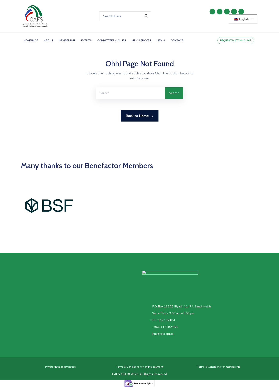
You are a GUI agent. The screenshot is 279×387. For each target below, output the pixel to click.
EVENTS (86, 40)
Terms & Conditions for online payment (139, 367)
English (243, 19)
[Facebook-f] (219, 11)
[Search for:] (130, 93)
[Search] (146, 16)
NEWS (161, 40)
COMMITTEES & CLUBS (111, 40)
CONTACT (177, 40)
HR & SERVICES (141, 40)
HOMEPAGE (31, 40)
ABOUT (48, 40)
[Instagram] (234, 11)
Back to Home (137, 116)
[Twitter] (227, 11)
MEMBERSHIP (67, 40)
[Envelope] (241, 11)
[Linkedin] (212, 11)
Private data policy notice (60, 367)
